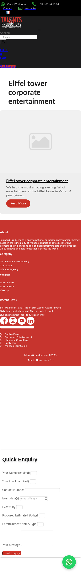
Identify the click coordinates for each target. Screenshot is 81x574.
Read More (18, 203)
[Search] (3, 41)
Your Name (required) (16, 473)
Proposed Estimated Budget (20, 515)
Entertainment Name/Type (19, 524)
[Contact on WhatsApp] (69, 562)
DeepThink (41, 360)
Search (5, 33)
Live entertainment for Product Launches (22, 314)
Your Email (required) (16, 481)
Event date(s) (11, 498)
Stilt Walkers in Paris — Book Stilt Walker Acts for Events (30, 307)
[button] (39, 30)
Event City (9, 507)
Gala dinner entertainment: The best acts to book (26, 311)
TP (52, 360)
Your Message (11, 545)
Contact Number (13, 490)
